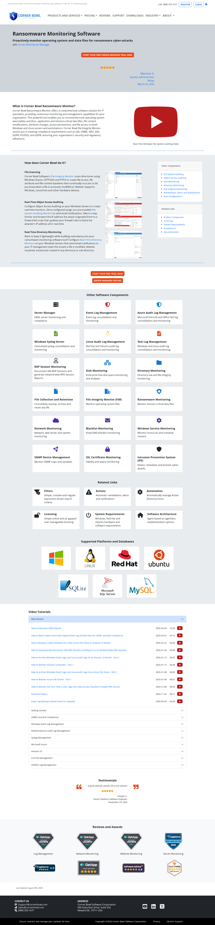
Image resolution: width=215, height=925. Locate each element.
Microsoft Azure (39, 744)
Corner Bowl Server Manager (34, 44)
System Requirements (174, 224)
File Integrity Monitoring (175, 189)
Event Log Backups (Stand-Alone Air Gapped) (53, 701)
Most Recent (37, 619)
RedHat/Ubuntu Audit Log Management (50, 730)
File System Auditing (174, 174)
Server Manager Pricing (107, 280)
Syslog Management (41, 737)
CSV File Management (42, 758)
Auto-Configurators (173, 196)
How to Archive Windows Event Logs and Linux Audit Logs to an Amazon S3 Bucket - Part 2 (75, 657)
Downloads (134, 15)
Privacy (156, 921)
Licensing (168, 220)
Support (118, 15)
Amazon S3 (36, 751)
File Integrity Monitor (62, 176)
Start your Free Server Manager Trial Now (107, 55)
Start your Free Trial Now (107, 273)
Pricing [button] (89, 15)
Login (198, 4)
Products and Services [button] (64, 15)
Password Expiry (39, 694)
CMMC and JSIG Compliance (45, 717)
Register (185, 4)
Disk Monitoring (171, 181)
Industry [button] (152, 15)
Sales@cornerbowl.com (31, 907)
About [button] (167, 15)
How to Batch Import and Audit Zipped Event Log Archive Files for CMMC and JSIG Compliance (77, 635)
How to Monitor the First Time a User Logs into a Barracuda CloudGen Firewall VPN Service (75, 686)
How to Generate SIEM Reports (46, 628)
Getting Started (38, 710)
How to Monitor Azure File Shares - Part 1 (51, 679)
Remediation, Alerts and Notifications (182, 192)
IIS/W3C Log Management (43, 764)
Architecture (170, 228)
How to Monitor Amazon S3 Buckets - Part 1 (52, 664)
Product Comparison (174, 217)
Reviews (104, 15)
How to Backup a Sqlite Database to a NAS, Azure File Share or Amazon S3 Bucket (71, 642)
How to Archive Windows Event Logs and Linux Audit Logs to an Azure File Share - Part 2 (74, 672)
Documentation (171, 232)
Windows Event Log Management (47, 724)
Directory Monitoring (174, 185)
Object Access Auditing (175, 177)
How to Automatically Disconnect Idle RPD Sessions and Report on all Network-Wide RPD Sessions (79, 650)
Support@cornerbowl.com (32, 904)
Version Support (175, 921)
